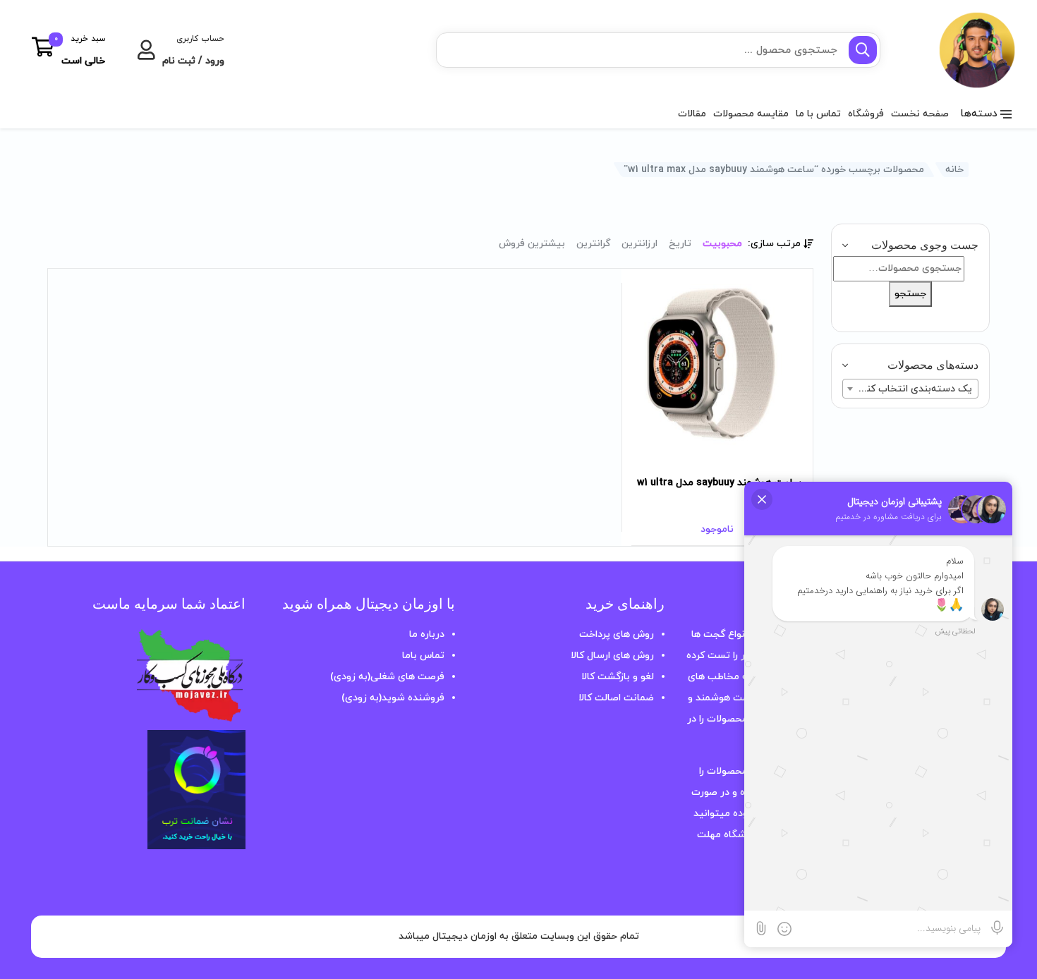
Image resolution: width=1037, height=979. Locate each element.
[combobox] (910, 389)
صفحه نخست (920, 114)
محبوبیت (722, 243)
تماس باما (423, 655)
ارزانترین (639, 243)
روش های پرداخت (616, 634)
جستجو (910, 293)
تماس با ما (818, 114)
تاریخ (680, 243)
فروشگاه (866, 114)
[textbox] (910, 389)
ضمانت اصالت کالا (616, 698)
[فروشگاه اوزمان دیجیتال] (954, 50)
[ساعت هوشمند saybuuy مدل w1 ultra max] (717, 364)
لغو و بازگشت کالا (617, 676)
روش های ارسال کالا (612, 655)
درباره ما (426, 634)
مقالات (692, 114)
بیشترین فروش (532, 243)
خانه (954, 169)
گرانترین (593, 243)
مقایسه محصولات (751, 114)
